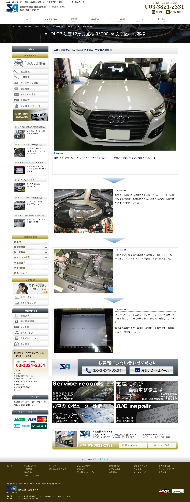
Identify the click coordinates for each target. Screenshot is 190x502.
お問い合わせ (177, 12)
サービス (53, 466)
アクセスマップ (140, 466)
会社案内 (113, 472)
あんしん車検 (30, 466)
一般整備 (21, 252)
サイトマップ (140, 472)
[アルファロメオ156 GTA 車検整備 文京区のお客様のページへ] (19, 167)
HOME (9, 466)
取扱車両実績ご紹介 (57, 469)
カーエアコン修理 (32, 475)
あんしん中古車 (84, 466)
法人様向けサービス (86, 472)
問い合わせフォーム (134, 445)
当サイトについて (166, 469)
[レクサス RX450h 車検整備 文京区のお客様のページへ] (19, 132)
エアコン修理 (23, 257)
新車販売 (81, 469)
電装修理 (21, 247)
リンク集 (138, 469)
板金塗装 (21, 263)
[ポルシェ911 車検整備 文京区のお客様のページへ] (19, 220)
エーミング (22, 273)
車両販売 (21, 268)
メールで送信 (163, 445)
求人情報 (162, 472)
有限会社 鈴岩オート (101, 459)
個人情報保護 (164, 466)
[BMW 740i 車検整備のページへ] (19, 185)
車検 (19, 242)
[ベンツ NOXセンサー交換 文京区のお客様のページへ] (19, 150)
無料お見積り (115, 466)
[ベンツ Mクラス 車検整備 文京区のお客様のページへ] (19, 203)
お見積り (160, 12)
